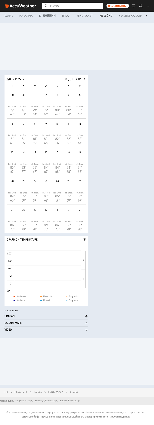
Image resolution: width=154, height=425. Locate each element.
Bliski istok (21, 392)
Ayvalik (74, 392)
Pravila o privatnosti (51, 416)
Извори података (120, 416)
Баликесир (55, 392)
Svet (5, 392)
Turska (38, 392)
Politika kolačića (72, 416)
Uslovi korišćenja (31, 416)
